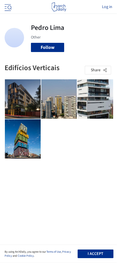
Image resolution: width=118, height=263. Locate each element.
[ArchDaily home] (59, 6)
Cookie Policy (26, 256)
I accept (95, 254)
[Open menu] (7, 7)
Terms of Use (53, 252)
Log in (107, 7)
